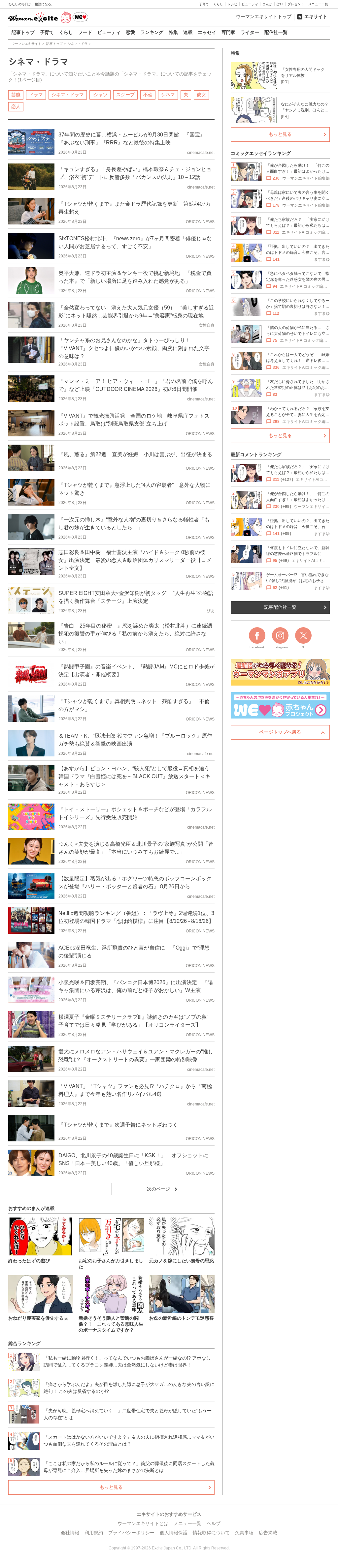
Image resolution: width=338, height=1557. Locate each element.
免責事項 (244, 1532)
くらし (218, 4)
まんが (267, 4)
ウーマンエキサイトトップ (263, 16)
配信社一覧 (275, 32)
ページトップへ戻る (280, 732)
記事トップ (23, 32)
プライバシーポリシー (131, 1532)
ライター (250, 32)
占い (280, 4)
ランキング (151, 32)
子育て (204, 4)
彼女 (201, 94)
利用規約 (93, 1532)
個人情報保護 (173, 1532)
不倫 (147, 94)
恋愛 (130, 32)
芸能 (15, 94)
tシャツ (100, 94)
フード (85, 32)
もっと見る (111, 1487)
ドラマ (36, 94)
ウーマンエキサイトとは (143, 1523)
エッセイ (207, 32)
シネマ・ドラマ (67, 94)
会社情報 (70, 1532)
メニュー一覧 (318, 4)
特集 (173, 32)
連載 (187, 32)
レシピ (232, 4)
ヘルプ (213, 1523)
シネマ (168, 94)
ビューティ (250, 4)
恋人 (15, 106)
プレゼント (295, 4)
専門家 (228, 32)
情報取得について (211, 1532)
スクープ (125, 94)
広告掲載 (268, 1532)
